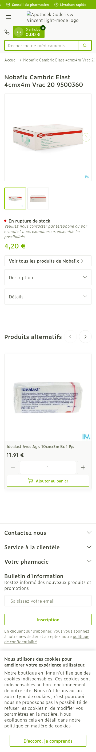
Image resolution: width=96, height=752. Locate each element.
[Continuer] (86, 137)
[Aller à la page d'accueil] (53, 17)
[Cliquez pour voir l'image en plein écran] (48, 137)
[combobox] (41, 45)
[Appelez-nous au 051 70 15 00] (7, 32)
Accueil (11, 60)
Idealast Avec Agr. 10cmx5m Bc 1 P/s (40, 446)
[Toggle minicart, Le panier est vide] (18, 32)
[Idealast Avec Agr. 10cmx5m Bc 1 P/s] (48, 397)
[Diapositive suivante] (85, 336)
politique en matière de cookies (37, 725)
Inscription (48, 619)
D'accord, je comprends (48, 741)
